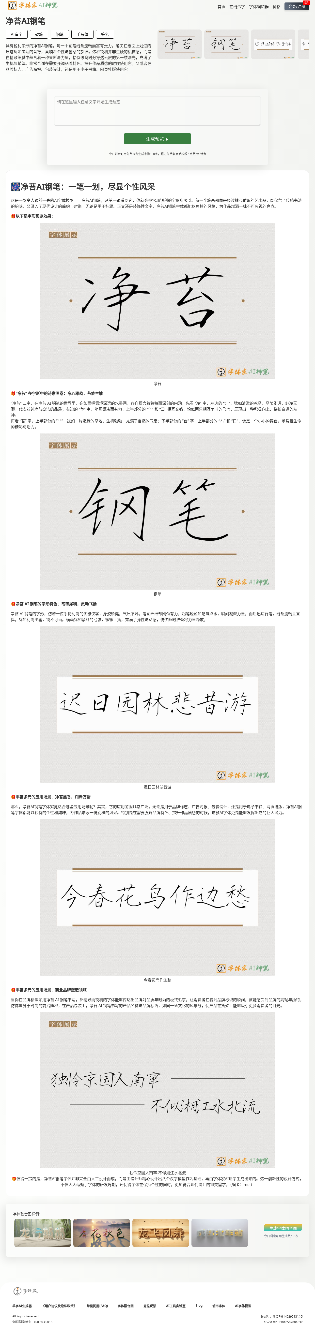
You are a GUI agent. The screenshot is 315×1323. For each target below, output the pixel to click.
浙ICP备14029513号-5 (288, 1316)
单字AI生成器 (22, 1306)
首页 (221, 6)
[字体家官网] (26, 1291)
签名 (105, 34)
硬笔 (39, 34)
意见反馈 (149, 1306)
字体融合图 (126, 1306)
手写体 (82, 34)
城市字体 (218, 1306)
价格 (277, 6)
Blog (199, 1305)
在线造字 (237, 6)
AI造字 (16, 34)
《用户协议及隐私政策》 (59, 1306)
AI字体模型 (243, 1306)
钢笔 (60, 34)
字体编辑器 (259, 6)
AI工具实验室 (176, 1306)
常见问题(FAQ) (97, 1306)
